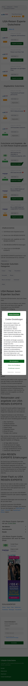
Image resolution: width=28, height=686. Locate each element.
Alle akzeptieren (14, 361)
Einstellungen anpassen (14, 368)
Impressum (17, 372)
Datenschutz (11, 372)
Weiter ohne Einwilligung (14, 365)
